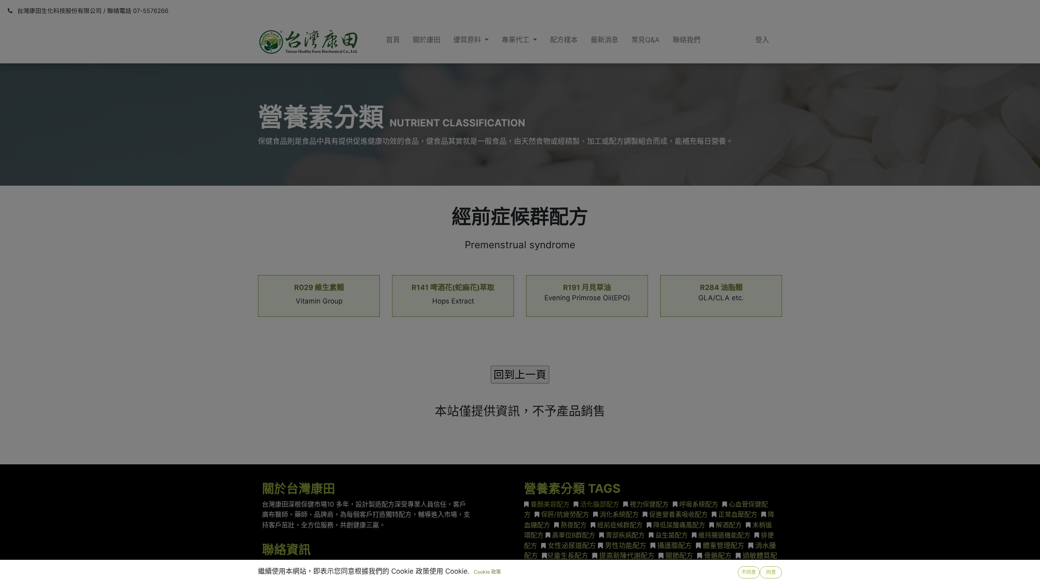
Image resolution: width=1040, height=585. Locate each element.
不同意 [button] (748, 572)
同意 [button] (771, 572)
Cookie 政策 (487, 572)
